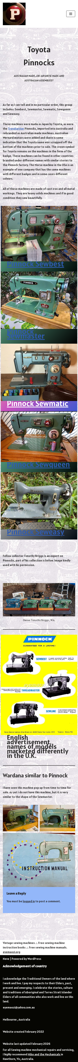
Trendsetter (16, 128)
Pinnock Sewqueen (38, 464)
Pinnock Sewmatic (37, 403)
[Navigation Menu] (70, 14)
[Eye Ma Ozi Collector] (14, 14)
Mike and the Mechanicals (44, 1054)
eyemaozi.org (11, 952)
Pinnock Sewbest (35, 263)
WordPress (34, 959)
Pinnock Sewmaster (26, 333)
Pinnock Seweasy (35, 531)
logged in (29, 901)
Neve (6, 959)
